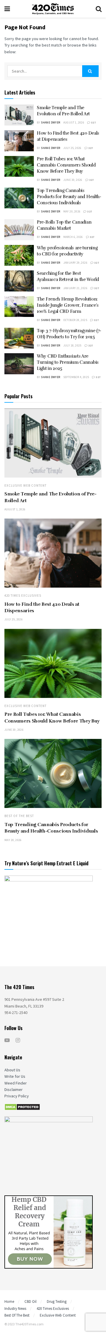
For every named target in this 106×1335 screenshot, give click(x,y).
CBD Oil (30, 1301)
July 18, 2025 (72, 345)
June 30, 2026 (72, 180)
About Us (12, 1070)
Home (9, 1301)
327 (93, 122)
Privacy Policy (16, 1096)
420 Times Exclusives (22, 595)
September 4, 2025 (76, 377)
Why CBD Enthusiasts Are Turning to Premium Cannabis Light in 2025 (68, 362)
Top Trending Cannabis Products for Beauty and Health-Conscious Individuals (69, 196)
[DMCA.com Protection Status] (22, 1106)
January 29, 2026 (75, 263)
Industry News (15, 1308)
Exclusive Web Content (25, 485)
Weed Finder (15, 1083)
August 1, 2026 (74, 122)
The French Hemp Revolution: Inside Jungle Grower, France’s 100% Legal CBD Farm (68, 305)
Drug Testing (57, 1301)
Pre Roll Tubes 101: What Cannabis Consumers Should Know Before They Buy (66, 165)
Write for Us (14, 1076)
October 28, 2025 (75, 320)
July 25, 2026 (72, 148)
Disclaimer (13, 1089)
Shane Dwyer (50, 122)
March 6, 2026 (73, 237)
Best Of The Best (19, 816)
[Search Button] (90, 71)
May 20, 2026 (72, 211)
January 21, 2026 (75, 288)
